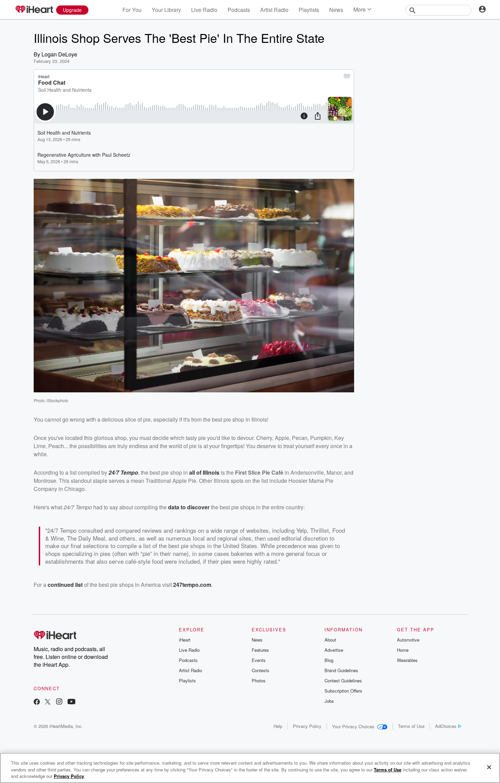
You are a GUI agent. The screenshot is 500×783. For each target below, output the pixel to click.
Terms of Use (411, 726)
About (330, 639)
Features (260, 650)
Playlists (309, 10)
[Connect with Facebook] (37, 702)
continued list (65, 585)
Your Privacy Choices (353, 726)
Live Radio (204, 10)
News (336, 10)
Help (277, 726)
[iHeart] (34, 10)
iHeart (184, 639)
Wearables (407, 660)
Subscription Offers (343, 690)
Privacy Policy (307, 726)
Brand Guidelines (341, 670)
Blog (328, 660)
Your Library (166, 10)
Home (403, 650)
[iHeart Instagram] (59, 702)
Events (259, 660)
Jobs (329, 701)
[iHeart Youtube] (71, 702)
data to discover (189, 507)
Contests (260, 670)
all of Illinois (204, 472)
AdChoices (445, 726)
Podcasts (239, 10)
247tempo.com (192, 585)
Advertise (333, 650)
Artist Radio (274, 10)
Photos (259, 680)
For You (131, 10)
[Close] (489, 767)
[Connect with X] (47, 702)
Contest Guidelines (343, 680)
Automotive (408, 639)
